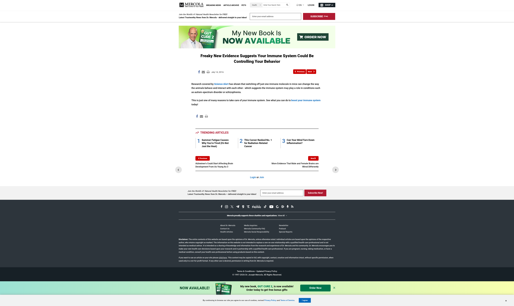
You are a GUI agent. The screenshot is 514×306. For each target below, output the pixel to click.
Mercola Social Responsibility (256, 232)
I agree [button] (305, 300)
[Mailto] (201, 122)
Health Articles (226, 232)
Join (261, 177)
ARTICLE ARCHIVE (231, 5)
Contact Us (224, 229)
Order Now (315, 287)
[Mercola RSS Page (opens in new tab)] (292, 207)
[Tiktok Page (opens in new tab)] (265, 207)
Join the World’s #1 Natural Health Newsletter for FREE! (203, 14)
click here (223, 258)
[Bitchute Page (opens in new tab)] (277, 207)
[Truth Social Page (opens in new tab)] (248, 207)
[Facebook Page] (196, 122)
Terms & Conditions (246, 271)
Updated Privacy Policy (266, 271)
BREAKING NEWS (213, 5)
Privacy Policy (270, 300)
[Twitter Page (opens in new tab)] (232, 207)
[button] (319, 16)
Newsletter (283, 225)
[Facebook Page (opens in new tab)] (222, 207)
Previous (203, 158)
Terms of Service (287, 300)
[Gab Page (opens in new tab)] (243, 207)
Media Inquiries (250, 225)
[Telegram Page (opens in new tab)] (238, 207)
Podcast (282, 229)
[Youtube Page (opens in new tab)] (271, 207)
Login (253, 177)
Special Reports (285, 232)
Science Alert (221, 84)
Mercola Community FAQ (254, 229)
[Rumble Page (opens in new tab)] (282, 207)
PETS (243, 5)
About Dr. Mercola (227, 225)
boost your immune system (306, 100)
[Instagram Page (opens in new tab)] (226, 207)
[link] (199, 72)
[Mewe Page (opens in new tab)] (256, 207)
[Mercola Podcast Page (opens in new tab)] (288, 207)
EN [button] (300, 5)
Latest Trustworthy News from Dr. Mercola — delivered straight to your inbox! (222, 194)
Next (313, 158)
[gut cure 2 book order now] (257, 47)
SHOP (329, 5)
